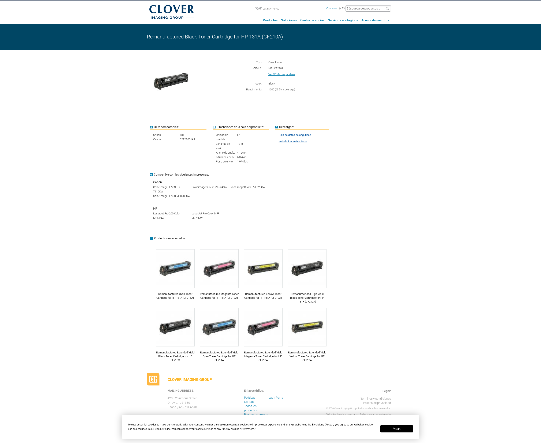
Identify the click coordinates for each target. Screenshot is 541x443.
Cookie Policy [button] (162, 429)
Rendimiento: (254, 89)
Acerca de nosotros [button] (375, 20)
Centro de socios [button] (312, 20)
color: (258, 83)
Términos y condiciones (376, 398)
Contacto (331, 8)
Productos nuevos (256, 414)
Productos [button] (270, 20)
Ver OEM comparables (281, 74)
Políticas (249, 397)
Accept (396, 428)
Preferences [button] (247, 429)
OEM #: (257, 68)
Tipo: (259, 62)
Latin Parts (276, 397)
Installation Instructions (293, 141)
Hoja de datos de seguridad (295, 134)
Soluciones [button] (289, 20)
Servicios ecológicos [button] (343, 20)
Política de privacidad (377, 403)
